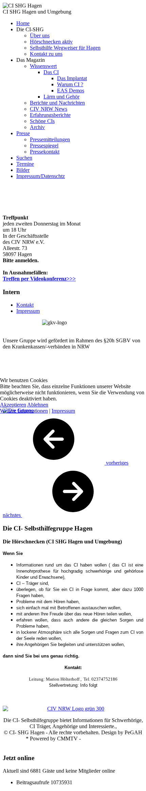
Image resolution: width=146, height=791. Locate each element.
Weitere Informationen (24, 411)
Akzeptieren (13, 405)
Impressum (63, 411)
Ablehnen (37, 405)
